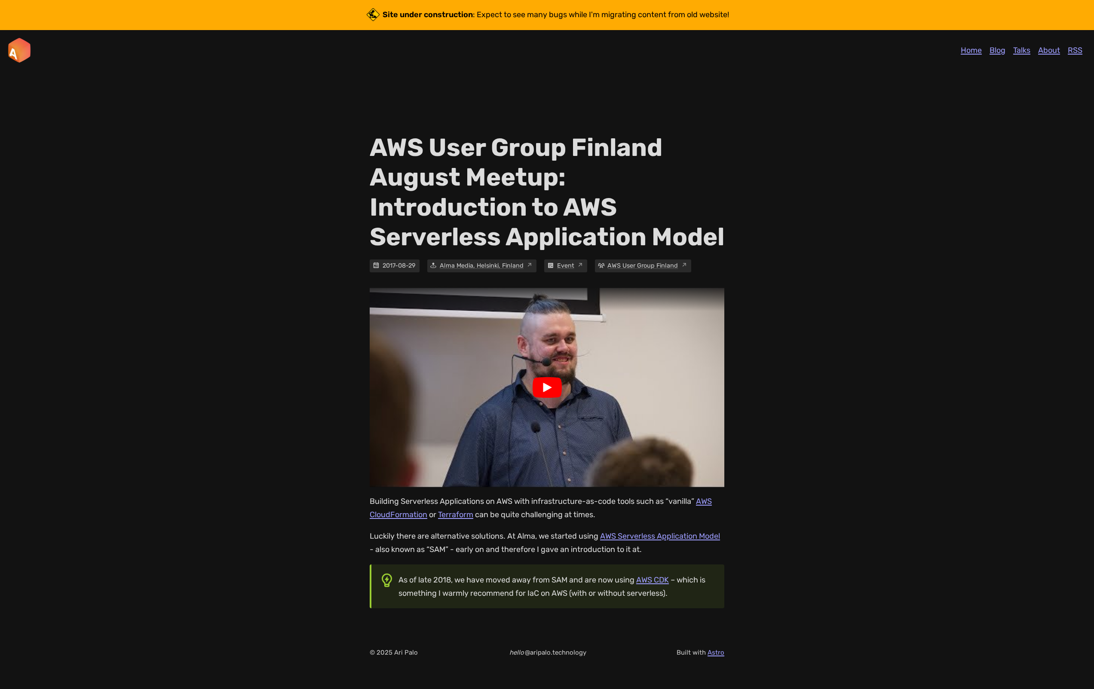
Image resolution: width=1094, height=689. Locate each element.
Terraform (455, 514)
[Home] (19, 50)
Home (971, 50)
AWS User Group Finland (642, 265)
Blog (997, 50)
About (1049, 50)
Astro (716, 652)
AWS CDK (652, 580)
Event (565, 265)
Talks (1021, 50)
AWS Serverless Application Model (660, 536)
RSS (1075, 50)
